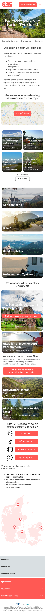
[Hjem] (7, 4)
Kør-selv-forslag (10, 41)
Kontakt (39, 41)
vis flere (22, 178)
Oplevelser (26, 41)
